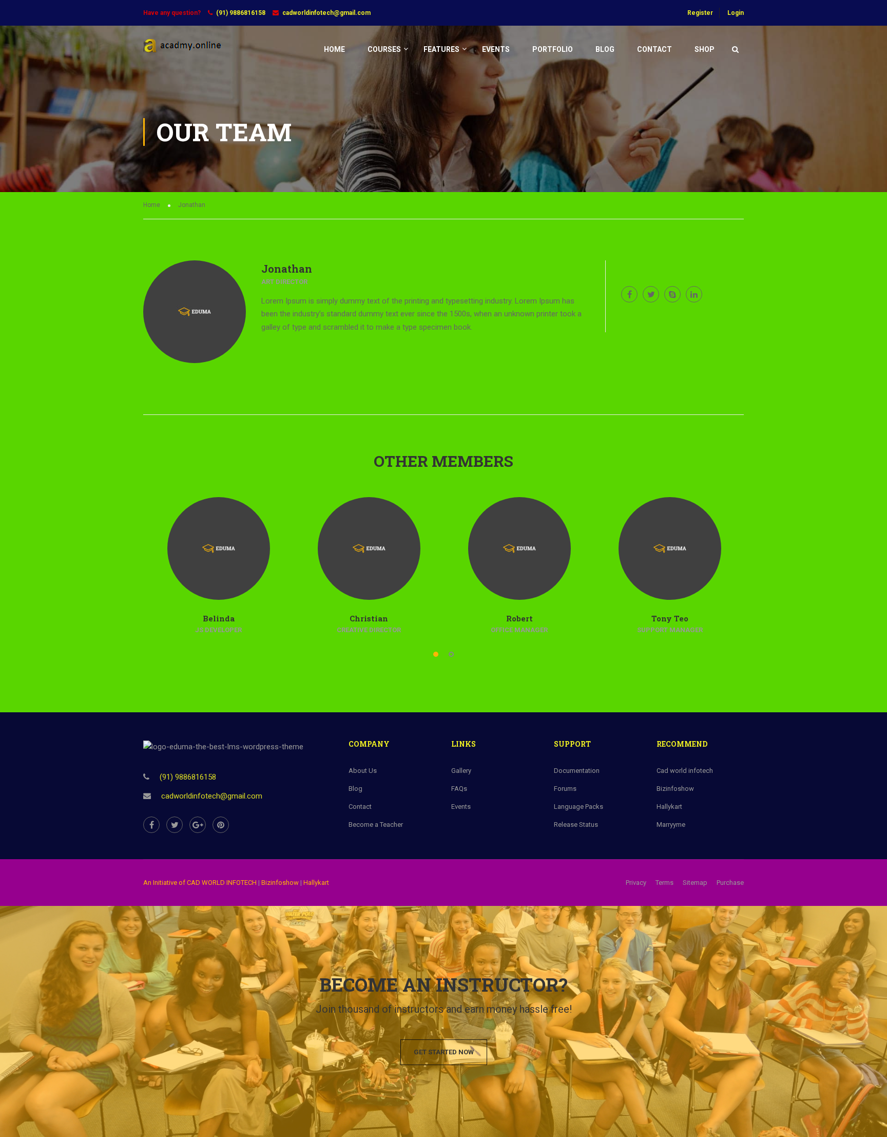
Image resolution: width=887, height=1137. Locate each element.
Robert (519, 618)
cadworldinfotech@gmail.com (326, 12)
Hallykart (316, 882)
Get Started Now (444, 1052)
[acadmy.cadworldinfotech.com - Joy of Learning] (182, 54)
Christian (369, 618)
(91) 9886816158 (240, 12)
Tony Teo (669, 618)
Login (735, 12)
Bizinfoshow (280, 882)
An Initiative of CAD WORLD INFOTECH (200, 882)
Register (700, 12)
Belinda (219, 618)
